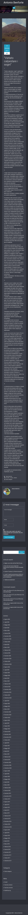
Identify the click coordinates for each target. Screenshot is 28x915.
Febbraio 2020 (7, 787)
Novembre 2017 (7, 855)
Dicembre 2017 (7, 852)
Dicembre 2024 (7, 655)
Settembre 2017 (7, 860)
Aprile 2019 (6, 810)
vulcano (15, 477)
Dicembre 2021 (7, 734)
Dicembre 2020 (7, 762)
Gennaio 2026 (7, 633)
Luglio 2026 (6, 622)
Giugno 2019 (7, 807)
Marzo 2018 (7, 843)
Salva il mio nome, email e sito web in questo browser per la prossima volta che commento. (13, 533)
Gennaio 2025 (7, 653)
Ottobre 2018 (7, 824)
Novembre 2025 (7, 638)
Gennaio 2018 (7, 849)
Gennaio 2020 (7, 790)
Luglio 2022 (6, 723)
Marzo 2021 (7, 754)
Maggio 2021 (7, 748)
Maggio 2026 (7, 624)
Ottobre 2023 (7, 695)
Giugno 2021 (7, 745)
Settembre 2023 (7, 697)
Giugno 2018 (7, 835)
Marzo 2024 (7, 681)
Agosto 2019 (7, 801)
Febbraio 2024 (7, 683)
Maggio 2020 (7, 779)
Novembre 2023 (7, 692)
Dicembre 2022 (7, 711)
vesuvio (11, 477)
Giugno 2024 (7, 672)
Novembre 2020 (7, 765)
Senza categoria (7, 12)
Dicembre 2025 (7, 636)
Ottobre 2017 (7, 857)
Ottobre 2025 (7, 641)
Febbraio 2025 (7, 650)
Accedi (5, 882)
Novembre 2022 (7, 714)
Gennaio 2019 (7, 818)
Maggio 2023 (7, 706)
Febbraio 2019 (7, 815)
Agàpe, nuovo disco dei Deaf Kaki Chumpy (13, 563)
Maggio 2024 (7, 675)
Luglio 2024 (6, 669)
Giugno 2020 (7, 776)
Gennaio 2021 (7, 759)
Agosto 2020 (7, 770)
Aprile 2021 (6, 751)
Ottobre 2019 (7, 798)
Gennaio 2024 (7, 686)
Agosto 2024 (7, 667)
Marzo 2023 (7, 709)
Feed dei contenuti (8, 884)
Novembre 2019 (7, 796)
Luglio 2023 (6, 700)
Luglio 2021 (6, 742)
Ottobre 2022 (7, 717)
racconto (7, 477)
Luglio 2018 (6, 832)
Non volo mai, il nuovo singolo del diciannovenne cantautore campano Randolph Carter (13, 567)
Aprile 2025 (6, 644)
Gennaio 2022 (7, 731)
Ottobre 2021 (7, 740)
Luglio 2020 (6, 773)
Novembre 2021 (7, 737)
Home (3, 12)
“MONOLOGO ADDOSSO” (9, 579)
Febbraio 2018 (7, 846)
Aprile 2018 (6, 841)
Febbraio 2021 (7, 756)
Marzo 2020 (7, 784)
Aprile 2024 (6, 678)
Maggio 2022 (7, 728)
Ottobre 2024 (7, 661)
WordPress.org (7, 890)
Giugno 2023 (7, 703)
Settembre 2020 (7, 768)
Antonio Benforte (8, 476)
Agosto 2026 (7, 619)
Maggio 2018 (7, 838)
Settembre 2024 (7, 664)
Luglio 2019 (6, 804)
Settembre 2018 (7, 827)
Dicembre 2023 (7, 689)
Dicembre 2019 (7, 793)
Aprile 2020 (6, 782)
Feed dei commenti (8, 887)
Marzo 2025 (7, 647)
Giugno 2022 (7, 726)
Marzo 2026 (7, 630)
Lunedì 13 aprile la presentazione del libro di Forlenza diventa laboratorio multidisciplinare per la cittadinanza (13, 576)
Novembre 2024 (7, 658)
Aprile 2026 (6, 627)
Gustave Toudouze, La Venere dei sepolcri (13, 571)
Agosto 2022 (7, 720)
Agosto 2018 (7, 829)
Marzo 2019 (7, 813)
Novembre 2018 (7, 821)
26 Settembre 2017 (7, 48)
